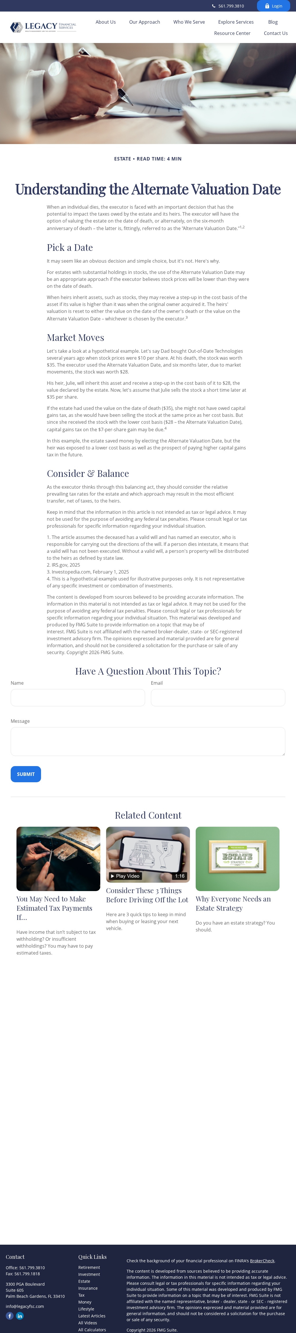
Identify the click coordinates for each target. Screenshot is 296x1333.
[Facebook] (10, 1316)
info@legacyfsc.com (25, 1306)
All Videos (87, 1322)
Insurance (88, 1288)
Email (157, 683)
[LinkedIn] (20, 1316)
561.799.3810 (231, 6)
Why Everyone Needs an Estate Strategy (233, 903)
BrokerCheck (262, 1260)
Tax (81, 1295)
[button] (105, 21)
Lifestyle (86, 1309)
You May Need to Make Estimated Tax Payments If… (54, 908)
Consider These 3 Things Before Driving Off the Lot (147, 895)
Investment (89, 1274)
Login (277, 6)
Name (17, 683)
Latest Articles (92, 1316)
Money (84, 1302)
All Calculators (92, 1329)
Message (20, 721)
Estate (84, 1281)
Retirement (89, 1267)
